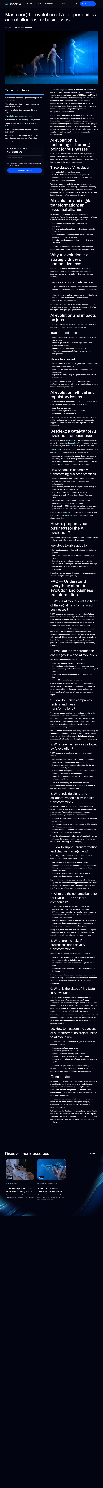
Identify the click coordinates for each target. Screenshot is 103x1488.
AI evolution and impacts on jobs (18, 116)
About (62, 4)
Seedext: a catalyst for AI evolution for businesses (21, 124)
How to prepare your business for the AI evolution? (21, 130)
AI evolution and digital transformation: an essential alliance (22, 105)
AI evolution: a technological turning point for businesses (23, 99)
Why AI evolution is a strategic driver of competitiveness (21, 111)
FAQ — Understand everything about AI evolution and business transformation (21, 137)
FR (97, 4)
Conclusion (9, 142)
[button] (29, 4)
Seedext (53, 449)
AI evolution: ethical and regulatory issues (22, 120)
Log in (75, 4)
